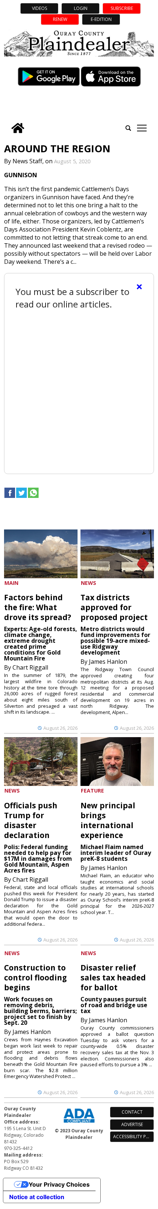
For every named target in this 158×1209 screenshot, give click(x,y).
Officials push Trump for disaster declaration (30, 820)
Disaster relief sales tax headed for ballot (113, 977)
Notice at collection (36, 1197)
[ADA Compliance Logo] (79, 1123)
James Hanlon (108, 662)
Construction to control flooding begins (35, 977)
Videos (39, 8)
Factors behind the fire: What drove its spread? (37, 607)
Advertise (132, 1124)
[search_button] (128, 128)
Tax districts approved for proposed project (114, 607)
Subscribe (122, 8)
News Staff (27, 161)
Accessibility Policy (133, 1136)
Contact (132, 1112)
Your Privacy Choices (59, 1184)
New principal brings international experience (107, 820)
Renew (60, 19)
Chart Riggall (30, 667)
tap (141, 128)
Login (80, 8)
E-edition (101, 19)
